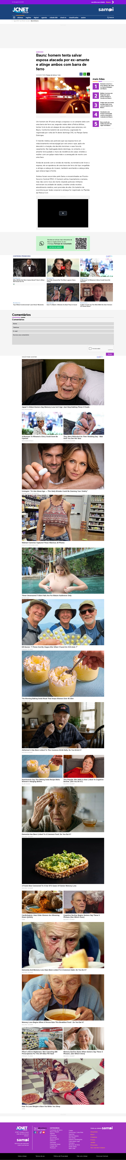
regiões (28, 18)
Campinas (94, 1137)
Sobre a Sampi (22, 1156)
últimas (20, 18)
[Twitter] (88, 74)
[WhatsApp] (84, 74)
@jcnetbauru (42, 1128)
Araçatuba (94, 1132)
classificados (73, 18)
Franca (93, 1140)
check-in (63, 18)
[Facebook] (81, 74)
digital (36, 18)
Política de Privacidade (61, 1156)
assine (83, 18)
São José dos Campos (98, 1147)
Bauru (92, 1134)
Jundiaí (93, 1142)
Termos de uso (40, 1156)
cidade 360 (53, 18)
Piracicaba (94, 1145)
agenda (44, 18)
